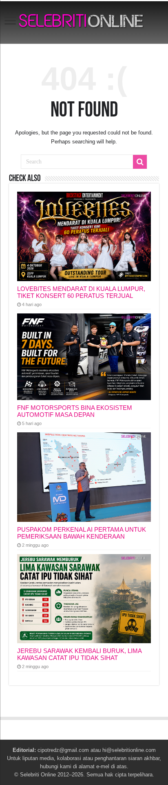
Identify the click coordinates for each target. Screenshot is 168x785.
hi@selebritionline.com (129, 750)
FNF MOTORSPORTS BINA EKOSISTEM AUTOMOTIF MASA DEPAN (74, 411)
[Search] (140, 162)
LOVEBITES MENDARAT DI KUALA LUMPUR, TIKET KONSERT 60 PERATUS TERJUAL (81, 292)
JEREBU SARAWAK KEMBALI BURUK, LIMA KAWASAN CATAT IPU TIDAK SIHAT (79, 654)
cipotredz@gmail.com (63, 750)
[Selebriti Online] (84, 22)
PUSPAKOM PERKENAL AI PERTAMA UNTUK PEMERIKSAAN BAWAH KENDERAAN (81, 533)
